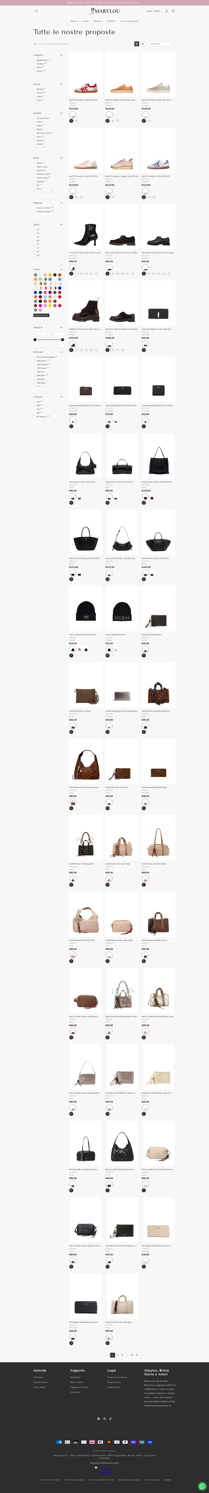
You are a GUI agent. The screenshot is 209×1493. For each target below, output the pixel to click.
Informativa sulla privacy (74, 1480)
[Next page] (136, 1355)
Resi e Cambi (76, 1382)
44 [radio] (127, 273)
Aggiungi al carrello (100, 54)
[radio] (73, 114)
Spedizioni (75, 1377)
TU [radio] (144, 350)
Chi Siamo (38, 1377)
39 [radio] (76, 121)
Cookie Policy (114, 1387)
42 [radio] (117, 273)
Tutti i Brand (39, 1387)
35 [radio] (71, 273)
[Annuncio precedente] (34, 3)
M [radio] (71, 655)
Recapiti (167, 1480)
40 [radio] (96, 273)
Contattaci (75, 1392)
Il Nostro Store (40, 1382)
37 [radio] (71, 121)
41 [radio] (112, 273)
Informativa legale (152, 1480)
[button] (36, 11)
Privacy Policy (114, 1382)
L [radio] (76, 655)
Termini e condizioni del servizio (101, 1480)
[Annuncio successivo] (174, 3)
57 (132, 1355)
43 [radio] (122, 273)
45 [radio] (132, 273)
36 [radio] (76, 273)
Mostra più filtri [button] (41, 315)
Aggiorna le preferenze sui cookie (104, 1463)
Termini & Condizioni (117, 1377)
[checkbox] (35, 274)
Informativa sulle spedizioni (129, 1480)
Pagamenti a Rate (79, 1387)
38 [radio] (112, 121)
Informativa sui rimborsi (50, 1480)
